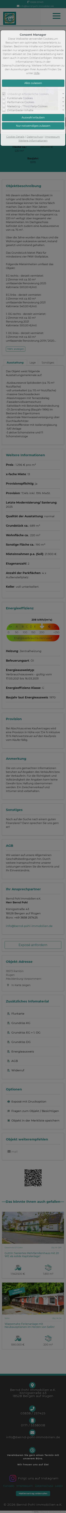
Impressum (52, 136)
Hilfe (37, 73)
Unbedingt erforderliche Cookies (28, 94)
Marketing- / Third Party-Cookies (27, 106)
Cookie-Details (15, 136)
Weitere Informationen (33, 140)
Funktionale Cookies (20, 98)
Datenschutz (35, 136)
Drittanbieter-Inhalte (20, 110)
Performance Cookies (20, 102)
